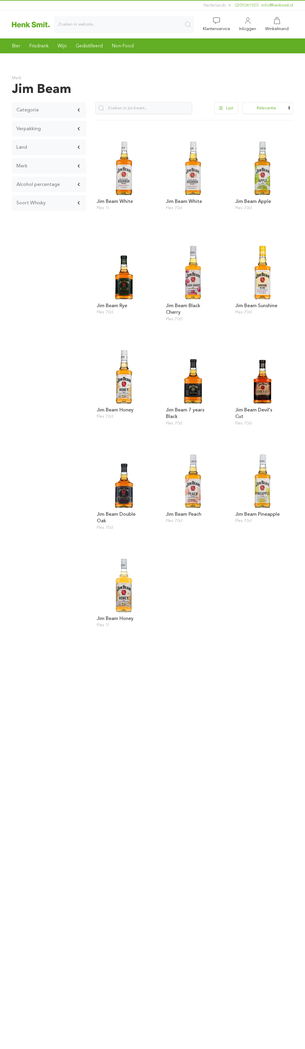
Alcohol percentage (38, 184)
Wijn (62, 46)
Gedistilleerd (89, 46)
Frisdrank (39, 46)
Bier (16, 46)
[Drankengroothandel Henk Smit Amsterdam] (31, 24)
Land (21, 147)
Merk (21, 166)
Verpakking (28, 128)
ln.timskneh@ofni (277, 5)
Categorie (27, 110)
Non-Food (123, 46)
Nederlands (215, 5)
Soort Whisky (31, 203)
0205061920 (247, 5)
